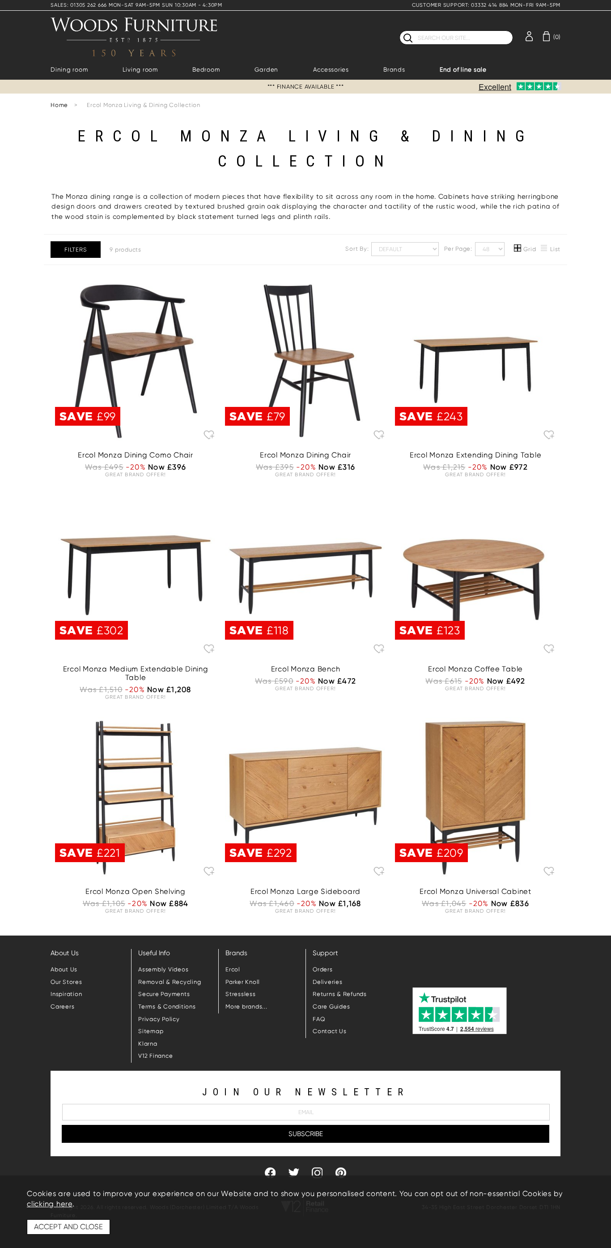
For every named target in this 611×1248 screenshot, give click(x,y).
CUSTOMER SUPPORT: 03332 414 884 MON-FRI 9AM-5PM (486, 5)
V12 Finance (155, 1055)
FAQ (319, 1019)
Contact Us (330, 1031)
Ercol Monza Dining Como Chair (135, 455)
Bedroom (206, 69)
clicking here (49, 1204)
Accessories (331, 69)
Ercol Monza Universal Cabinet (475, 891)
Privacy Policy (159, 1019)
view (135, 406)
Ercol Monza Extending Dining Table (476, 455)
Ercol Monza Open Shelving (135, 891)
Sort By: (357, 248)
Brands (394, 69)
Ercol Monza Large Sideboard (305, 891)
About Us (64, 969)
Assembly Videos (163, 969)
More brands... (246, 1006)
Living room (140, 69)
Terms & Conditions (167, 1006)
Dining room (69, 69)
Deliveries (328, 982)
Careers (62, 1006)
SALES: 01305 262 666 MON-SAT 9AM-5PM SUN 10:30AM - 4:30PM (136, 5)
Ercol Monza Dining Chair (305, 455)
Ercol (232, 969)
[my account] (529, 35)
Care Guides (331, 1006)
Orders (323, 969)
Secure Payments (164, 994)
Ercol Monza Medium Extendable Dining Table (135, 673)
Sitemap (150, 1031)
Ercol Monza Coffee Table (475, 669)
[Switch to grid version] (518, 249)
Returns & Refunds (340, 994)
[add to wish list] (209, 434)
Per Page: (459, 248)
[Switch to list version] (544, 249)
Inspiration (66, 994)
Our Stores (66, 982)
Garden (267, 69)
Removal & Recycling (169, 982)
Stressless (240, 994)
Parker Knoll (242, 982)
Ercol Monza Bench (305, 669)
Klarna (147, 1043)
